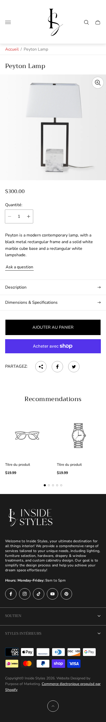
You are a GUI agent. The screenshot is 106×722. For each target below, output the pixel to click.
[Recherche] (86, 22)
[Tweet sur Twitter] (74, 366)
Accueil (12, 49)
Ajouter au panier (53, 327)
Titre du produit (17, 465)
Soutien (13, 616)
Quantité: (13, 205)
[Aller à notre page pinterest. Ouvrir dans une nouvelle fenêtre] (66, 594)
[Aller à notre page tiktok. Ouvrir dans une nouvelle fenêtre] (38, 594)
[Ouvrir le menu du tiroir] (8, 22)
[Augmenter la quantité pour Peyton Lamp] (28, 216)
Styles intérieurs (23, 633)
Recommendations (52, 399)
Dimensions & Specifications (31, 302)
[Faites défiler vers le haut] (53, 706)
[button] (45, 485)
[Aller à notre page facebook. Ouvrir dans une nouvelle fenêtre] (10, 594)
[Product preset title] (27, 435)
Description (15, 287)
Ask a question (19, 267)
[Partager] (41, 366)
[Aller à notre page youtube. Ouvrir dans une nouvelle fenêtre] (52, 594)
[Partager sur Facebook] (57, 366)
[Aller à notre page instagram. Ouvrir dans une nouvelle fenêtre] (24, 594)
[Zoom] (97, 82)
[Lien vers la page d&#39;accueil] (31, 517)
